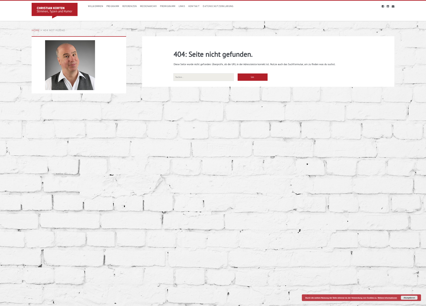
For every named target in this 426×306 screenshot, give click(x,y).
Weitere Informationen (387, 298)
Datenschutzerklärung (218, 6)
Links (182, 6)
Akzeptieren (409, 297)
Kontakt (194, 6)
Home (36, 30)
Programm (112, 6)
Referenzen (129, 6)
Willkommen (95, 6)
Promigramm (167, 6)
